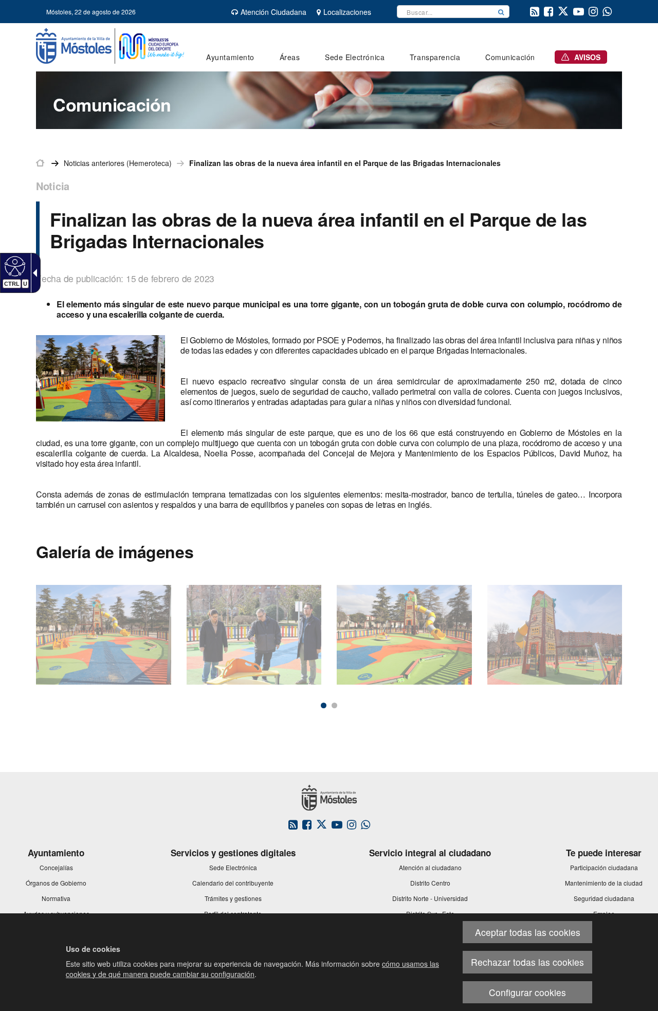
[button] (501, 11)
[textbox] (445, 11)
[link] (14, 265)
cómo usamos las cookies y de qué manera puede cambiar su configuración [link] (252, 969)
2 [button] (334, 705)
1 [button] (323, 705)
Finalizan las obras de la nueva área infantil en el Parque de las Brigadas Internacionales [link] (345, 163)
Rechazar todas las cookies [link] (527, 961)
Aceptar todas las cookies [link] (527, 932)
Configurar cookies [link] (527, 992)
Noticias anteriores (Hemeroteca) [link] (118, 163)
